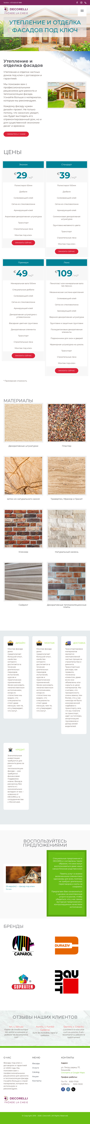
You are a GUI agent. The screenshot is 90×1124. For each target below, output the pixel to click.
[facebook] (77, 3)
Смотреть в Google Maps (73, 1072)
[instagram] (81, 3)
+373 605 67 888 (16, 3)
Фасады (9, 889)
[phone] (85, 3)
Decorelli (47, 1116)
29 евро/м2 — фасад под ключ (20, 886)
